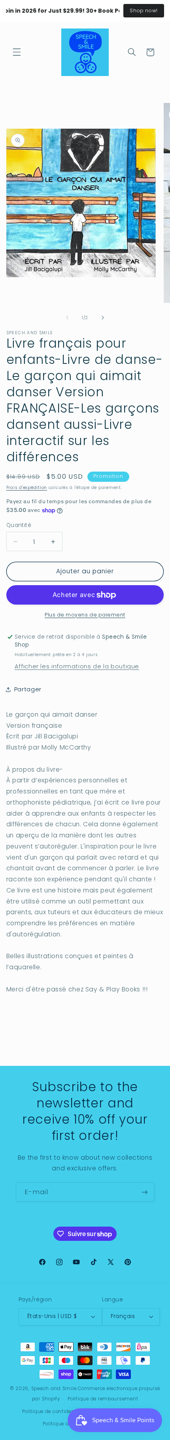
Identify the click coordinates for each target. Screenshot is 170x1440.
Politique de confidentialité (55, 1411)
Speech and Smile (54, 1388)
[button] (17, 52)
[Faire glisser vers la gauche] (67, 317)
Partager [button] (28, 689)
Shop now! (144, 10)
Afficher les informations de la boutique (77, 666)
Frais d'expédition (26, 488)
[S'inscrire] (145, 1192)
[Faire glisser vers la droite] (102, 317)
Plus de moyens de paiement (85, 614)
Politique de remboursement (103, 1399)
